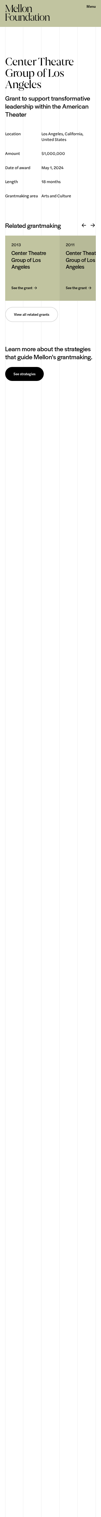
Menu (91, 6)
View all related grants (31, 314)
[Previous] (84, 225)
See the (21, 288)
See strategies (24, 374)
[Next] (93, 225)
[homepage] (27, 12)
